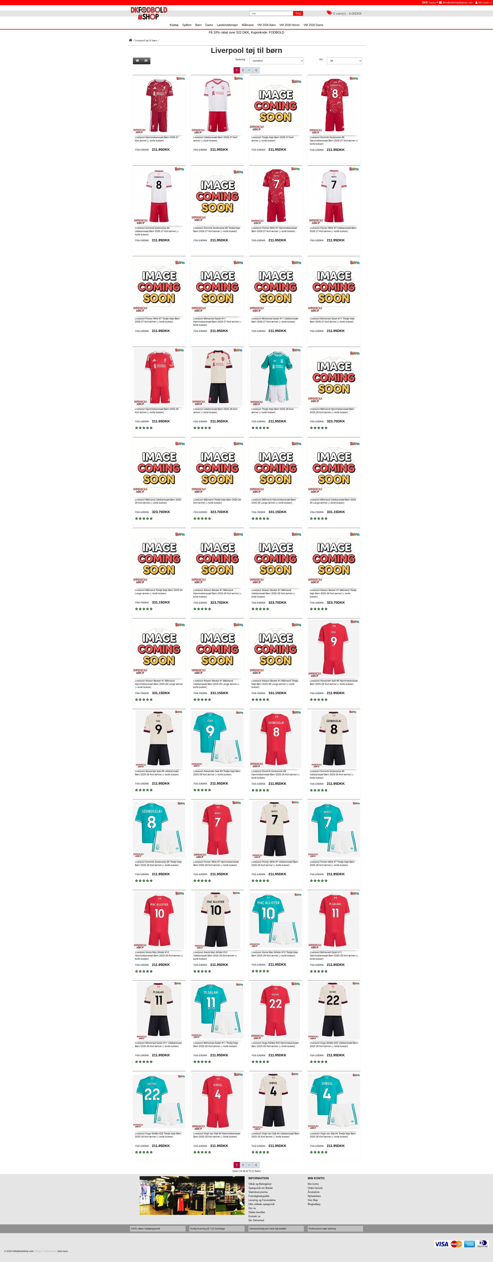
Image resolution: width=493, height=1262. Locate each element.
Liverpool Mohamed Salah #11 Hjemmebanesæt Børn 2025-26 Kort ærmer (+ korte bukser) (334, 955)
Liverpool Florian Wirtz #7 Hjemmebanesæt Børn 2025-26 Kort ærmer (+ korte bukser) (216, 863)
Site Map (313, 1200)
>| (256, 70)
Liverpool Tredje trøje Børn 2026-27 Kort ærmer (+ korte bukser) (272, 138)
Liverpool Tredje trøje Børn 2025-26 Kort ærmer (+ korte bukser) (272, 410)
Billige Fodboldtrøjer (46, 1251)
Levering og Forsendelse (262, 1200)
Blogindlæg (314, 1204)
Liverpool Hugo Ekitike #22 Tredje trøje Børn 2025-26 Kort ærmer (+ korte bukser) (158, 1135)
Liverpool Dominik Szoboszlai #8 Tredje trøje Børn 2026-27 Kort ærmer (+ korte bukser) (216, 229)
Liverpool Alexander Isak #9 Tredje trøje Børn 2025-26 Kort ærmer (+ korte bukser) (217, 772)
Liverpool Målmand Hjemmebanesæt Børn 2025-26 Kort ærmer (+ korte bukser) (332, 410)
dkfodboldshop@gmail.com (457, 2)
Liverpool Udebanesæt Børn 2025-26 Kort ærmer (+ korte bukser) (215, 410)
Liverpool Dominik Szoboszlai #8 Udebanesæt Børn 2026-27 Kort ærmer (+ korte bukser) (157, 231)
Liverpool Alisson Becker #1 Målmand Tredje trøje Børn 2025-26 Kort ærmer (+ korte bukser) (333, 593)
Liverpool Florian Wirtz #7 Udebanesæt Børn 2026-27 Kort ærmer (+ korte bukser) (333, 229)
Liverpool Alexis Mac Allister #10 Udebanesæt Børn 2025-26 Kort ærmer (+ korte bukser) (215, 955)
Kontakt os (254, 1216)
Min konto (313, 1184)
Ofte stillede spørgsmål (261, 1204)
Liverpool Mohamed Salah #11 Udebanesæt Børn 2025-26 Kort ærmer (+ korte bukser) (158, 1044)
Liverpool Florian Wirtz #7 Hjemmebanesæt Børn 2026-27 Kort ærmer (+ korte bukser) (274, 229)
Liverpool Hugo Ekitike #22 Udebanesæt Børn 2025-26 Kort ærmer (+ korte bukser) (334, 1044)
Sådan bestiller (256, 1212)
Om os (252, 1208)
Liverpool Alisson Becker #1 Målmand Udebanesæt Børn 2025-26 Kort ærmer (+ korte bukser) (273, 593)
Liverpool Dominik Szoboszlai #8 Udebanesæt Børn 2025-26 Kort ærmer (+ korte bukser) (332, 774)
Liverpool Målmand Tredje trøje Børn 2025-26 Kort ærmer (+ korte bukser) (217, 501)
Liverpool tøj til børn (146, 40)
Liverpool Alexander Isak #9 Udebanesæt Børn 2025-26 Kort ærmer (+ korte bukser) (157, 772)
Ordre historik (315, 1188)
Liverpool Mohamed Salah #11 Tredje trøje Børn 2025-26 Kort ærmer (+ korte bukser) (215, 1044)
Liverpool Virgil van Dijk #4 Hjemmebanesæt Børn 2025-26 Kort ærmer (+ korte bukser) (216, 1135)
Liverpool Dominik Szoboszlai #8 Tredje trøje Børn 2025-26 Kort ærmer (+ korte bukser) (158, 863)
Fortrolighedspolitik (258, 1196)
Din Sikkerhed (256, 1220)
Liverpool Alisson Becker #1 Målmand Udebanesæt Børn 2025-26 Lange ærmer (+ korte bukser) (216, 684)
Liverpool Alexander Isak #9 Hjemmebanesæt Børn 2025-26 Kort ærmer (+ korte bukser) (334, 682)
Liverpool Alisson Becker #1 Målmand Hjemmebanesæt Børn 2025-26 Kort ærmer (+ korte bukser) (217, 593)
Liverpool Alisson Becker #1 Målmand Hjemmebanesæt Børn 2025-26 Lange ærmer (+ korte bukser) (159, 684)
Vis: (321, 59)
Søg (298, 13)
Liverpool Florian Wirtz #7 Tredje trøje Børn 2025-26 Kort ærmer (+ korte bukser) (332, 863)
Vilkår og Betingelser (260, 1184)
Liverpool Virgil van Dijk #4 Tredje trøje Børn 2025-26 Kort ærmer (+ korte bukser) (333, 1135)
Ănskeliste (313, 1192)
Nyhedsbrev (314, 1196)
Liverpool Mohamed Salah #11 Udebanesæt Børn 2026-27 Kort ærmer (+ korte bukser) (275, 320)
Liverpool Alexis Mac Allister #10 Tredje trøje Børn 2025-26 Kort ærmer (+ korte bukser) (275, 953)
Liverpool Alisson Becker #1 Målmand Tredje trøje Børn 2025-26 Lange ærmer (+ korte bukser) (275, 684)
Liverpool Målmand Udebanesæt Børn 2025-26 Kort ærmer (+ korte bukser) (158, 501)
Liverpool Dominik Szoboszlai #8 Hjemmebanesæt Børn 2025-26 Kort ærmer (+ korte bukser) (276, 774)
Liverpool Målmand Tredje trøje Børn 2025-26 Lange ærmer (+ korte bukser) (159, 591)
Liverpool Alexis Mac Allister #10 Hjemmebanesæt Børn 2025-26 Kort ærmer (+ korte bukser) (159, 955)
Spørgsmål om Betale (260, 1188)
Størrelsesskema (257, 1192)
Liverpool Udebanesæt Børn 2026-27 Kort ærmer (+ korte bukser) (215, 138)
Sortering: (240, 59)
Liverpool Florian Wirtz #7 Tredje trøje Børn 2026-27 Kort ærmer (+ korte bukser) (157, 320)
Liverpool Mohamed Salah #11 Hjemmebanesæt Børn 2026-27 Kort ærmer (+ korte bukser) (217, 322)
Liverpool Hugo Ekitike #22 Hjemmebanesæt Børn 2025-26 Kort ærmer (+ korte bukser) (275, 1044)
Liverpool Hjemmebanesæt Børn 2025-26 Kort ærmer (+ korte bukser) (157, 410)
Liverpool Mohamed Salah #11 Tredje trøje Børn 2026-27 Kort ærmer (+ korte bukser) (332, 320)
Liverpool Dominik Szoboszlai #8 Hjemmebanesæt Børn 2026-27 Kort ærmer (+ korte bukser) (334, 140)
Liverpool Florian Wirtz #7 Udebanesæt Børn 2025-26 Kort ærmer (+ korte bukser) (275, 863)
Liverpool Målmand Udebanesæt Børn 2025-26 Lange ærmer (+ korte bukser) (333, 501)
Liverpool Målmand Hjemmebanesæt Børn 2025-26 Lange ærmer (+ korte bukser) (274, 501)
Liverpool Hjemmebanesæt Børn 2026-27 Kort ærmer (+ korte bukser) (157, 138)
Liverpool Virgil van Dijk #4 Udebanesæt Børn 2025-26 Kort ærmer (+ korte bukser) (275, 1135)
